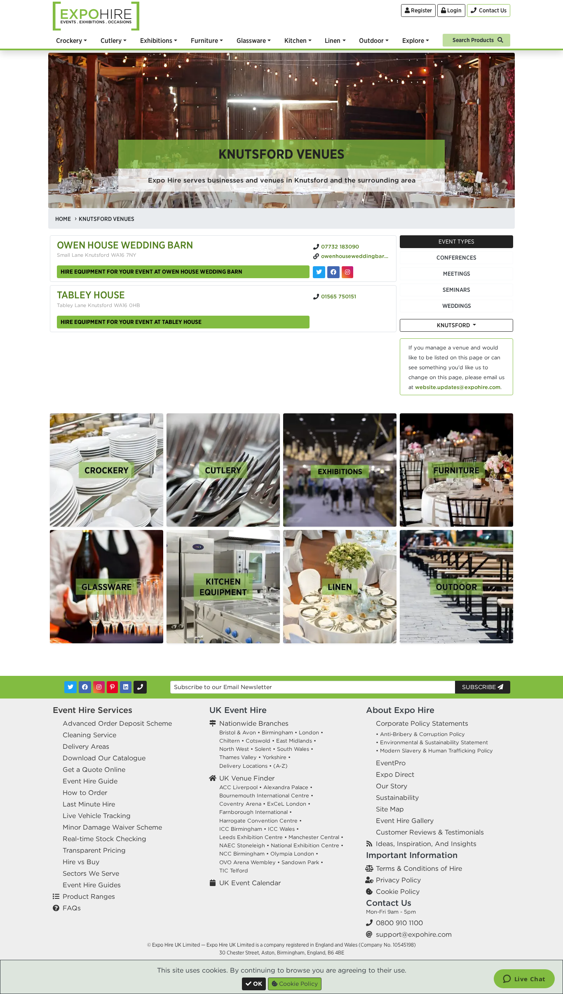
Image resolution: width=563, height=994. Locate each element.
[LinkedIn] (125, 687)
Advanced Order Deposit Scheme (117, 723)
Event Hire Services (92, 710)
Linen (332, 40)
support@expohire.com (414, 934)
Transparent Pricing (94, 850)
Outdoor (371, 40)
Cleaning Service (89, 735)
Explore (413, 40)
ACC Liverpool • (240, 787)
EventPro (391, 763)
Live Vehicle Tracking (97, 815)
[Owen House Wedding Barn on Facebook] (333, 272)
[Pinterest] (112, 687)
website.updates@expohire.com (457, 387)
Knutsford (454, 325)
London (309, 732)
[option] (106, 470)
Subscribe (479, 687)
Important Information (411, 855)
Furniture (204, 40)
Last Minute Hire (89, 804)
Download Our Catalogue (104, 758)
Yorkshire (274, 757)
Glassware (251, 40)
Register (421, 10)
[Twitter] (70, 687)
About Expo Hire (400, 710)
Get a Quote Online (94, 769)
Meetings (456, 273)
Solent (263, 749)
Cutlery (111, 40)
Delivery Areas (86, 746)
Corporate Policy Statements (422, 723)
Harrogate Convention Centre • (260, 820)
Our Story (391, 786)
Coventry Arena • (242, 803)
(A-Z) (280, 765)
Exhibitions (156, 40)
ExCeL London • (288, 803)
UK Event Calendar (250, 883)
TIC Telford (233, 870)
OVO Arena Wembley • (249, 862)
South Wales (293, 749)
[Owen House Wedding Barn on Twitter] (319, 272)
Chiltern (229, 740)
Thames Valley (238, 757)
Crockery (69, 40)
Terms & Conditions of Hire (419, 868)
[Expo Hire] (96, 15)
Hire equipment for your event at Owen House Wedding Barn (151, 271)
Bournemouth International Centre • (266, 795)
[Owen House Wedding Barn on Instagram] (347, 272)
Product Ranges (89, 896)
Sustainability (397, 797)
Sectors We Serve (91, 873)
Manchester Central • (316, 837)
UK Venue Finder (246, 778)
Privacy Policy (398, 880)
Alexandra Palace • (287, 787)
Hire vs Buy (81, 862)
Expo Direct (395, 774)
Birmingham (277, 732)
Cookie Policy (398, 891)
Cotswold (258, 740)
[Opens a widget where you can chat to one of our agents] (524, 979)
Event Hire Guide (90, 781)
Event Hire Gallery (405, 820)
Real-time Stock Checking (104, 839)
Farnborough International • (255, 812)
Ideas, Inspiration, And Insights (426, 843)
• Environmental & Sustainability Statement (432, 742)
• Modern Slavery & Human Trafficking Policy (434, 750)
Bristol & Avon (237, 732)
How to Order (85, 792)
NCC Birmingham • (244, 853)
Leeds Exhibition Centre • (253, 837)
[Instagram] (99, 687)
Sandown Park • (302, 862)
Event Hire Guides (92, 885)
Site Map (390, 809)
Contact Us (388, 903)
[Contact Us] (140, 687)
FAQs (72, 908)
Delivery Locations (243, 765)
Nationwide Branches (254, 723)
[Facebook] (85, 687)
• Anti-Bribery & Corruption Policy (420, 734)
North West (234, 749)
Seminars (456, 289)
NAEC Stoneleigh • (244, 845)
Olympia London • (294, 853)
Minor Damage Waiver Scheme (112, 827)
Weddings (456, 305)
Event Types (456, 241)
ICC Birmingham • (242, 828)
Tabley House (91, 294)
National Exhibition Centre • (307, 845)
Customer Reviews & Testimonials (430, 832)
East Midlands (294, 740)
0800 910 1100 (399, 923)
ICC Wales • (283, 828)
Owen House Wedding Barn (125, 245)
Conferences (456, 257)
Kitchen (295, 40)
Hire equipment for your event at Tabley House (131, 322)
